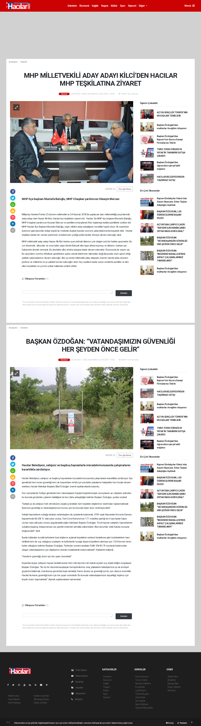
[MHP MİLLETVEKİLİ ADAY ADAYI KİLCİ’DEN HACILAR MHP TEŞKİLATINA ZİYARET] (71, 142)
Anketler (172, 680)
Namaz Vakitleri (143, 683)
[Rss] (37, 685)
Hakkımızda (13, 696)
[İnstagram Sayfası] (20, 685)
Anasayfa (13, 62)
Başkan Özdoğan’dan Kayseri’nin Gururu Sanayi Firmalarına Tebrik (170, 139)
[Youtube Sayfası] (26, 685)
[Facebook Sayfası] (9, 685)
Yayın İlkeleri (14, 699)
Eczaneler (140, 687)
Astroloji (171, 690)
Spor (122, 5)
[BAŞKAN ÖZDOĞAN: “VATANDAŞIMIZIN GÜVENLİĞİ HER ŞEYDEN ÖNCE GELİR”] (71, 408)
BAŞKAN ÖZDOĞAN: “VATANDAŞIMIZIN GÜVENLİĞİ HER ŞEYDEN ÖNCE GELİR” (172, 240)
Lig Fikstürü (140, 690)
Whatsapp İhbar (41, 699)
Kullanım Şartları (41, 696)
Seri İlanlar (140, 701)
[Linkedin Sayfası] (31, 685)
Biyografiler (173, 683)
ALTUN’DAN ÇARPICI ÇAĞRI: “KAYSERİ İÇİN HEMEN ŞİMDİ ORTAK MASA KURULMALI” (171, 227)
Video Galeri (81, 676)
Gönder (123, 293)
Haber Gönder (40, 702)
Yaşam (104, 5)
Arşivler (79, 687)
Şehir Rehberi (141, 704)
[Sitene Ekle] (48, 685)
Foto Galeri (81, 670)
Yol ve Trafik (141, 680)
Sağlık (95, 5)
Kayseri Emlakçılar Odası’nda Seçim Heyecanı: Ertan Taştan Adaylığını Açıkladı (172, 201)
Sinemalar (140, 697)
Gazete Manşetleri (144, 707)
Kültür (114, 5)
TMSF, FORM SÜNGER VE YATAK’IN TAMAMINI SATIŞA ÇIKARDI (171, 152)
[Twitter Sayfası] (14, 685)
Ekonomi (84, 5)
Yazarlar (79, 681)
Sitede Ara (173, 676)
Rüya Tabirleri (174, 687)
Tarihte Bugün (142, 694)
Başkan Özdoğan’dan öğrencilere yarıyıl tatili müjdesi (168, 165)
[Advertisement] (100, 35)
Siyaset (132, 5)
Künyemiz (80, 693)
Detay (171, 723)
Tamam (183, 723)
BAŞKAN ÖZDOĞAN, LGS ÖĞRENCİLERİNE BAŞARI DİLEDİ (169, 214)
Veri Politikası (14, 702)
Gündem (72, 5)
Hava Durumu (142, 676)
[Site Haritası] (42, 685)
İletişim (78, 699)
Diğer (142, 5)
